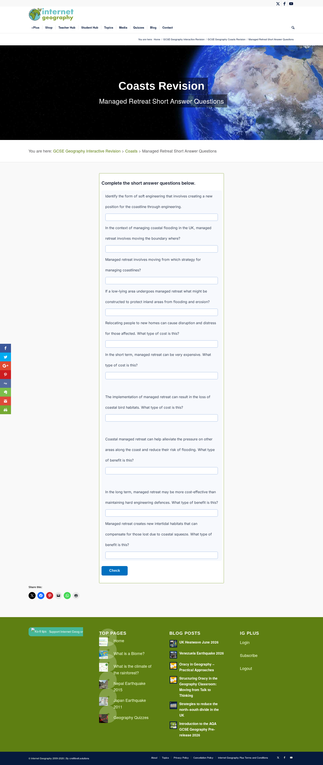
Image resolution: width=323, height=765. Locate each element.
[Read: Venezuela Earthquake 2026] (173, 655)
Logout (246, 668)
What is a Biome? (129, 653)
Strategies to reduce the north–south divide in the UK (199, 709)
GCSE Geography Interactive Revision (87, 151)
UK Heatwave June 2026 (199, 642)
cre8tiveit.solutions (79, 758)
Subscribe (249, 655)
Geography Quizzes (131, 717)
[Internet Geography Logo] (52, 14)
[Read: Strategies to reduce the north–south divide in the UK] (173, 705)
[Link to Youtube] (291, 3)
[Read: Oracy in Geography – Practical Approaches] (173, 666)
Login (245, 642)
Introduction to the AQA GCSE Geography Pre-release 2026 (197, 729)
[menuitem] (35, 27)
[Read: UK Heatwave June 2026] (173, 644)
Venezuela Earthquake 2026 (201, 653)
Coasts (131, 151)
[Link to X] (278, 3)
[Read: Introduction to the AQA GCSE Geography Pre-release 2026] (173, 725)
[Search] (291, 27)
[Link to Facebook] (284, 3)
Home (119, 640)
